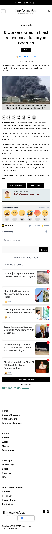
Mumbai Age (8, 465)
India (26, 50)
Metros (5, 446)
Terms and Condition (12, 487)
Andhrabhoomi (9, 419)
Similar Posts (11, 388)
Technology (8, 450)
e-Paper (18, 3)
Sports (5, 438)
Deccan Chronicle (11, 415)
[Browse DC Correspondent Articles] (7, 194)
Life (4, 477)
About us (6, 473)
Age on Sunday (28, 3)
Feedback (7, 496)
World (5, 442)
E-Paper (6, 492)
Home (5, 411)
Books (5, 433)
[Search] (49, 11)
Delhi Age (7, 460)
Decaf (5, 469)
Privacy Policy (9, 500)
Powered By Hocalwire (10, 528)
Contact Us (7, 504)
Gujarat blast (36, 185)
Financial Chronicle (12, 423)
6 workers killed (16, 185)
